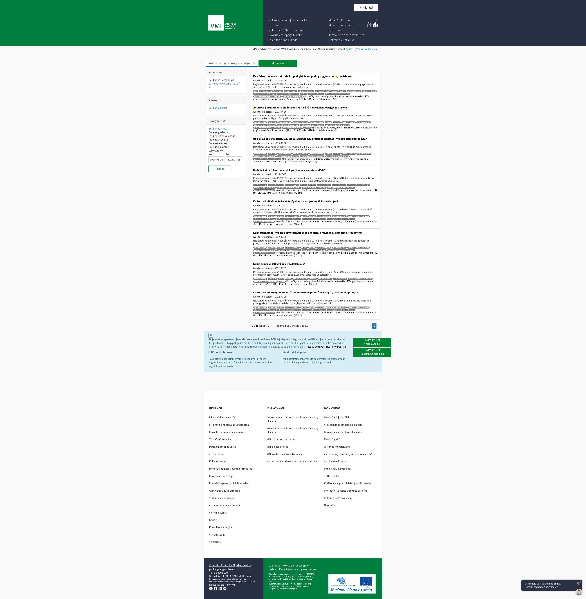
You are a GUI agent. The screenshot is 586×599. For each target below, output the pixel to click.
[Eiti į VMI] (222, 23)
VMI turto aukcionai (335, 461)
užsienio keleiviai (354, 91)
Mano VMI (230, 585)
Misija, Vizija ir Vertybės (222, 417)
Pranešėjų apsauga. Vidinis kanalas (228, 483)
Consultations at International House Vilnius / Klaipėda (292, 419)
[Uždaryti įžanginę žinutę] (579, 583)
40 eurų (308, 128)
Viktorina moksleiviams (337, 447)
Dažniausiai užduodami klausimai (343, 432)
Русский (359, 49)
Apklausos (215, 542)
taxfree (334, 91)
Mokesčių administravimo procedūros (230, 469)
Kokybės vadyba (218, 461)
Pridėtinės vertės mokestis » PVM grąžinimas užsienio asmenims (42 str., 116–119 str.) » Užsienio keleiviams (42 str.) (311, 98)
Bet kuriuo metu (217, 129)
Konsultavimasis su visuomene (226, 432)
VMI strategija (217, 535)
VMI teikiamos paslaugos (281, 439)
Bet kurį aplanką (217, 108)
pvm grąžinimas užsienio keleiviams (267, 96)
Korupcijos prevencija (221, 476)
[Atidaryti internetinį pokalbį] (579, 592)
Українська (371, 49)
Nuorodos (329, 505)
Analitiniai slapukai (295, 352)
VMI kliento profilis (277, 447)
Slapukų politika (314, 347)
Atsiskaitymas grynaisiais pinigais (343, 425)
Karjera (213, 520)
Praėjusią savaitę (218, 140)
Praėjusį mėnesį (217, 143)
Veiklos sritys (216, 454)
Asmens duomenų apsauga (224, 505)
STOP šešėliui (332, 476)
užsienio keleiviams (306, 91)
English (348, 49)
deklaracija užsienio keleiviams (312, 94)
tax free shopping (322, 91)
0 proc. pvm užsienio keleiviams (337, 94)
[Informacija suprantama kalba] (375, 27)
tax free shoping (266, 91)
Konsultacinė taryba (220, 527)
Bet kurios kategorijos (221, 80)
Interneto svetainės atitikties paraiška (345, 491)
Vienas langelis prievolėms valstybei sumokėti (292, 461)
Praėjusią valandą (218, 132)
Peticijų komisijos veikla (222, 447)
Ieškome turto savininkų (338, 498)
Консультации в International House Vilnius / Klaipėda (292, 430)
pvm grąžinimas (290, 91)
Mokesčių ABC (332, 439)
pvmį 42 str (278, 91)
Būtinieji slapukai (221, 352)
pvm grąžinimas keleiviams (293, 96)
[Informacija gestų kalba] (369, 27)
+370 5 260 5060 (218, 573)
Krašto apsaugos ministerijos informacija (347, 483)
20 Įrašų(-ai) (259, 326)
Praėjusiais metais (218, 147)
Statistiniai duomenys (221, 498)
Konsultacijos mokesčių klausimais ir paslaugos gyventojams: (230, 567)
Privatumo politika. (335, 347)
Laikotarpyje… (216, 151)
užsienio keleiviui (369, 91)
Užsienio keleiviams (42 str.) (224, 85)
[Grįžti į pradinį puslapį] (208, 56)
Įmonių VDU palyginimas (338, 469)
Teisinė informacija (220, 439)
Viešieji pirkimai (218, 513)
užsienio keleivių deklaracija (264, 94)
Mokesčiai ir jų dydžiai (336, 417)
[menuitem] (287, 20)
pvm (255, 91)
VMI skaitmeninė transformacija (285, 454)
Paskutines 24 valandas (221, 136)
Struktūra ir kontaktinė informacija (229, 425)
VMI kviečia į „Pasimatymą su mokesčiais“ (348, 454)
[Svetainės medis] (377, 20)
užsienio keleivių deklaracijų (287, 94)
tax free (342, 91)
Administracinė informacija (224, 491)
